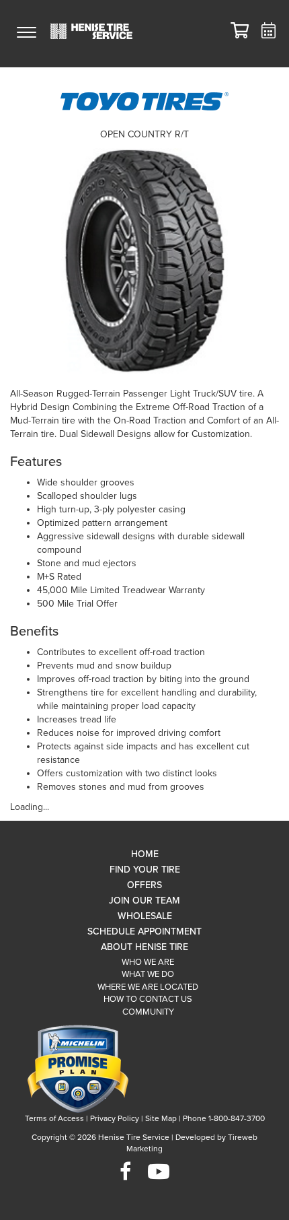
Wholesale (145, 916)
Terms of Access (54, 1118)
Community (148, 1012)
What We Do (148, 974)
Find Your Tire (145, 869)
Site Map (161, 1118)
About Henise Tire (144, 947)
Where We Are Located (147, 987)
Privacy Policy (114, 1118)
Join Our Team (144, 900)
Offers (144, 885)
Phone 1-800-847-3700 (224, 1118)
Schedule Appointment (144, 931)
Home (145, 854)
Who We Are (148, 962)
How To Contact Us (148, 999)
